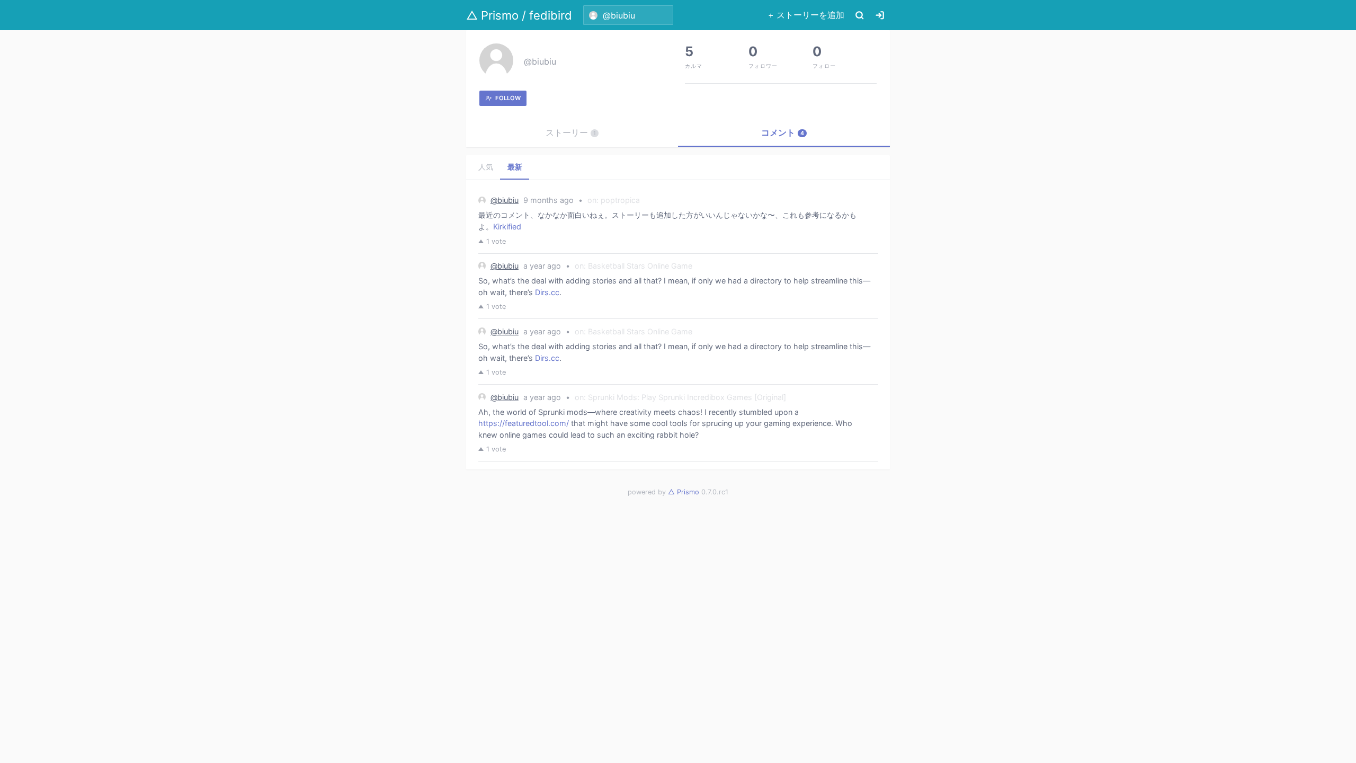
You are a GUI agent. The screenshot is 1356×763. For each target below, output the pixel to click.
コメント (782, 132)
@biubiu (540, 61)
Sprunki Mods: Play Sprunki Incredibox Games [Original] (687, 397)
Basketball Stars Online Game (640, 265)
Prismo (683, 492)
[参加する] (880, 15)
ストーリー (571, 132)
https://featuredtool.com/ (523, 423)
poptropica (620, 200)
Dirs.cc (547, 292)
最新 (514, 166)
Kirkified (507, 226)
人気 (485, 166)
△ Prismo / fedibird (519, 15)
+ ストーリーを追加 (806, 15)
